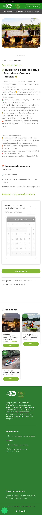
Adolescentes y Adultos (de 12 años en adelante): (15, 207)
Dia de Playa (17, 281)
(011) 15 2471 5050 (12, 451)
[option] (17, 55)
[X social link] (14, 284)
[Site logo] (7, 6)
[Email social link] (17, 284)
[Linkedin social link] (19, 284)
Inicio (4, 61)
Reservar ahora (21, 271)
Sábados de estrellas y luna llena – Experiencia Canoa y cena (10, 336)
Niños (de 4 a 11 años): (13, 212)
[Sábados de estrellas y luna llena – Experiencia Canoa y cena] (11, 322)
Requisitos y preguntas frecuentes (18, 194)
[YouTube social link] (22, 511)
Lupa (33, 506)
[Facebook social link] (12, 284)
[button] (4, 38)
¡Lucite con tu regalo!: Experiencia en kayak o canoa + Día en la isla (30, 336)
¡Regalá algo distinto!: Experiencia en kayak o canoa (11, 372)
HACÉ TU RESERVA (33, 6)
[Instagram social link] (19, 511)
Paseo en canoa (14, 61)
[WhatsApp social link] (22, 284)
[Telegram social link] (24, 284)
